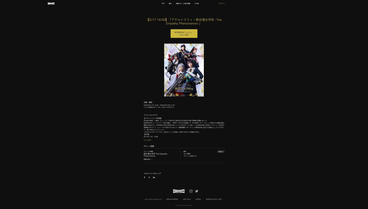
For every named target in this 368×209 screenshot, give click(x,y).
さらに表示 (147, 140)
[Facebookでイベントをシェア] (144, 177)
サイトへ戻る (184, 35)
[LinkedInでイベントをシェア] (154, 177)
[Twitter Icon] (197, 191)
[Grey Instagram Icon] (191, 191)
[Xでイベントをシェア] (149, 177)
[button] (197, 3)
